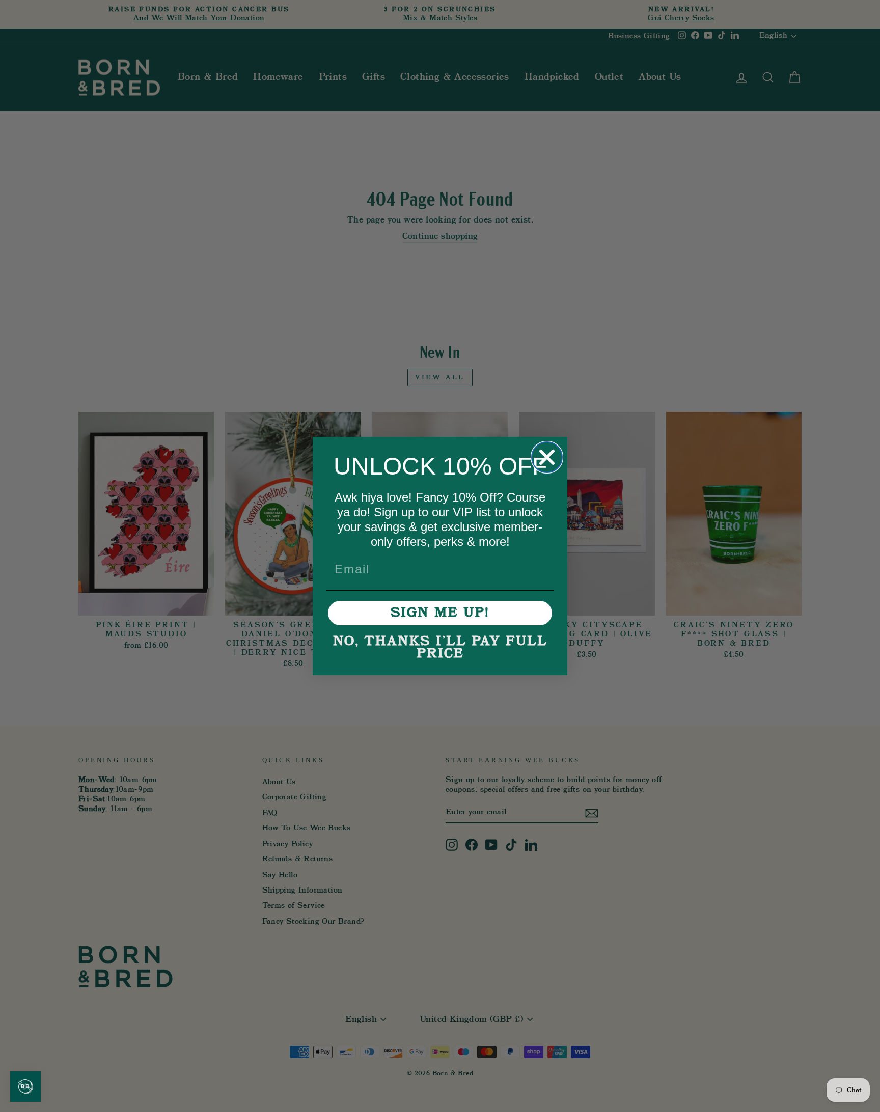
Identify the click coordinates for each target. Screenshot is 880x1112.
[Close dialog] (547, 457)
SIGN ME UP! (440, 613)
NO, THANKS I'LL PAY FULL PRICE (440, 647)
